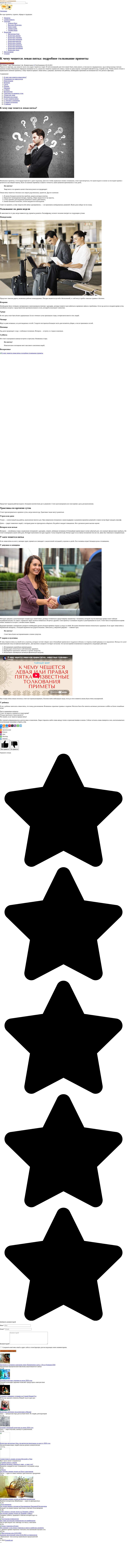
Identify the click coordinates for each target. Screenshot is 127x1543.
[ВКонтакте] (1, 725)
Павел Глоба (12, 27)
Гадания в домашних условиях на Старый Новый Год (18, 1396)
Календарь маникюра (15, 46)
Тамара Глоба (12, 28)
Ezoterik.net (9, 1540)
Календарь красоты (14, 41)
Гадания (7, 53)
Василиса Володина (15, 25)
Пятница (7, 88)
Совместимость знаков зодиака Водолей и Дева (16, 1459)
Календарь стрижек (14, 43)
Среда (6, 84)
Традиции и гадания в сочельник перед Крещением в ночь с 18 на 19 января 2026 (27, 1365)
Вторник (7, 82)
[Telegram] (20, 725)
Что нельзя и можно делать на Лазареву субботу (16, 1513)
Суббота (7, 90)
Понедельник (8, 81)
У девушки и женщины (12, 100)
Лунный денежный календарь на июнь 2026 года (16, 1427)
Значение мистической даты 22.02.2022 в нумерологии (18, 1535)
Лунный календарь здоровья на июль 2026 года (16, 1380)
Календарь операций (15, 39)
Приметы (7, 18)
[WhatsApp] (18, 725)
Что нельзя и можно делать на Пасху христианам (16, 1471)
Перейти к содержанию (8, 1)
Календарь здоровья (14, 37)
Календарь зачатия (14, 36)
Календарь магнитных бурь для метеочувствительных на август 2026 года (25, 1443)
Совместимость (9, 19)
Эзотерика (3, 11)
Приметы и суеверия (7, 63)
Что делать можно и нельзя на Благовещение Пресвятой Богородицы (23, 1506)
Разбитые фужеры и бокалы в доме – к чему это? (16, 1464)
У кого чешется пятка (11, 99)
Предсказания (8, 52)
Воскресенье (8, 91)
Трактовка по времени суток (13, 93)
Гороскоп (7, 21)
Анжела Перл (12, 23)
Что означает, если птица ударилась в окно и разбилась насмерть (22, 1528)
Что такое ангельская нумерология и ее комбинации (17, 1520)
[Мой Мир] (7, 725)
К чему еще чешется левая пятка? (15, 77)
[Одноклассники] (4, 725)
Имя (2, 1325)
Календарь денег (13, 50)
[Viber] (15, 725)
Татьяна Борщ (12, 30)
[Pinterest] (9, 725)
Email (2, 1329)
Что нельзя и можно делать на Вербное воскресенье (17, 1499)
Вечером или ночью (11, 97)
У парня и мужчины (11, 102)
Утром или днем (9, 95)
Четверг (6, 86)
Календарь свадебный (15, 48)
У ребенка (7, 104)
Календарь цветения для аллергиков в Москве (15, 1412)
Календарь (7, 32)
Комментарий (4, 1344)
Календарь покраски (15, 45)
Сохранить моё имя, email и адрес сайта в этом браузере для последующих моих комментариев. (34, 1347)
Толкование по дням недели (13, 79)
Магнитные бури (13, 34)
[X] (12, 725)
